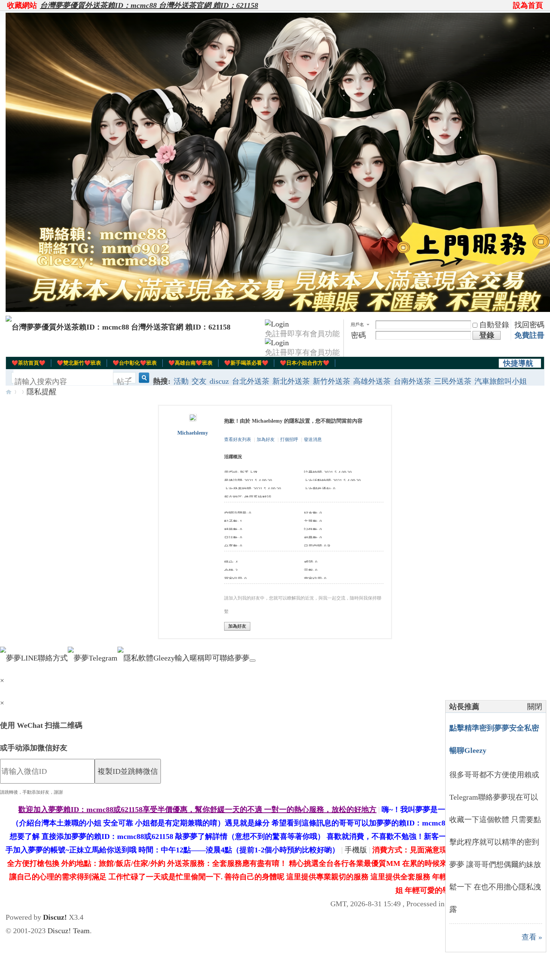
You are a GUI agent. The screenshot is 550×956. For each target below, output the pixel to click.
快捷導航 (518, 363)
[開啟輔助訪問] (509, 5)
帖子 (124, 381)
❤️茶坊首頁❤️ (28, 363)
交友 (199, 381)
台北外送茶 (250, 381)
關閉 (534, 706)
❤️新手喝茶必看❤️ (246, 363)
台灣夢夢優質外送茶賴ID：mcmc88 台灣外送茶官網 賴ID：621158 (149, 5)
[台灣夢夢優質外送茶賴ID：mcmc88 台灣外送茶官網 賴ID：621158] (118, 327)
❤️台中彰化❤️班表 (135, 363)
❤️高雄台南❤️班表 (190, 363)
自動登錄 (494, 325)
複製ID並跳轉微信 (128, 771)
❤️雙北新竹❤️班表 (79, 363)
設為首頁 (528, 5)
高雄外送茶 (372, 381)
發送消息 (313, 439)
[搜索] (143, 381)
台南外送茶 (412, 381)
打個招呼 (289, 439)
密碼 (358, 335)
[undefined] (253, 660)
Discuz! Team (69, 930)
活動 (181, 381)
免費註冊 (529, 335)
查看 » (532, 937)
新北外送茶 (291, 381)
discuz (219, 381)
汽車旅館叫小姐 (500, 381)
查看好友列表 (237, 439)
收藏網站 (22, 5)
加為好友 (266, 439)
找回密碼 (529, 325)
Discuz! (55, 917)
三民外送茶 (452, 381)
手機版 (356, 850)
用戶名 (357, 324)
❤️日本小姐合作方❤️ (304, 363)
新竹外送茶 (331, 381)
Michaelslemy (192, 433)
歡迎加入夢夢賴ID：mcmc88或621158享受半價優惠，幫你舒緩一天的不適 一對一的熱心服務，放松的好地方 (197, 809)
